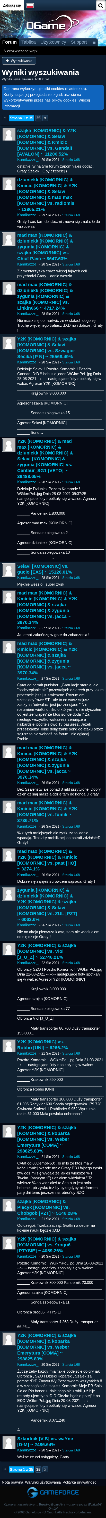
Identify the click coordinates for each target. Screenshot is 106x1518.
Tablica (28, 42)
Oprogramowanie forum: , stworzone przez (53, 1506)
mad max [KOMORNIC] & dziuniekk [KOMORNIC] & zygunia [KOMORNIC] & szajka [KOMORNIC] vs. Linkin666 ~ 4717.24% (45, 296)
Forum (9, 42)
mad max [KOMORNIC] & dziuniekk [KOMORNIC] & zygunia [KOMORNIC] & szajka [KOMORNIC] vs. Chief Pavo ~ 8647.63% (45, 247)
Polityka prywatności (80, 1482)
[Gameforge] (53, 1488)
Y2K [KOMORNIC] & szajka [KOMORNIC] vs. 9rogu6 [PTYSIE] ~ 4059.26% (46, 1244)
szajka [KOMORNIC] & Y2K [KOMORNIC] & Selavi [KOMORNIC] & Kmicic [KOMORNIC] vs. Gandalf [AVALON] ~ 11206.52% (46, 142)
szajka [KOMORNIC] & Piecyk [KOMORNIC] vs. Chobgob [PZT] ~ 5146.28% (47, 1207)
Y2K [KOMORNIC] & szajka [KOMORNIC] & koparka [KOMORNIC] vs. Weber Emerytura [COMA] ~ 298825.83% (46, 1139)
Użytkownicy (53, 42)
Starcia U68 (71, 160)
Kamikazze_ (27, 159)
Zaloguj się (12, 5)
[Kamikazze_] (8, 134)
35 (38, 118)
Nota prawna (12, 1482)
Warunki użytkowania (43, 1482)
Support (79, 42)
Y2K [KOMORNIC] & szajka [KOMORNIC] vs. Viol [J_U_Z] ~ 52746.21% (46, 951)
